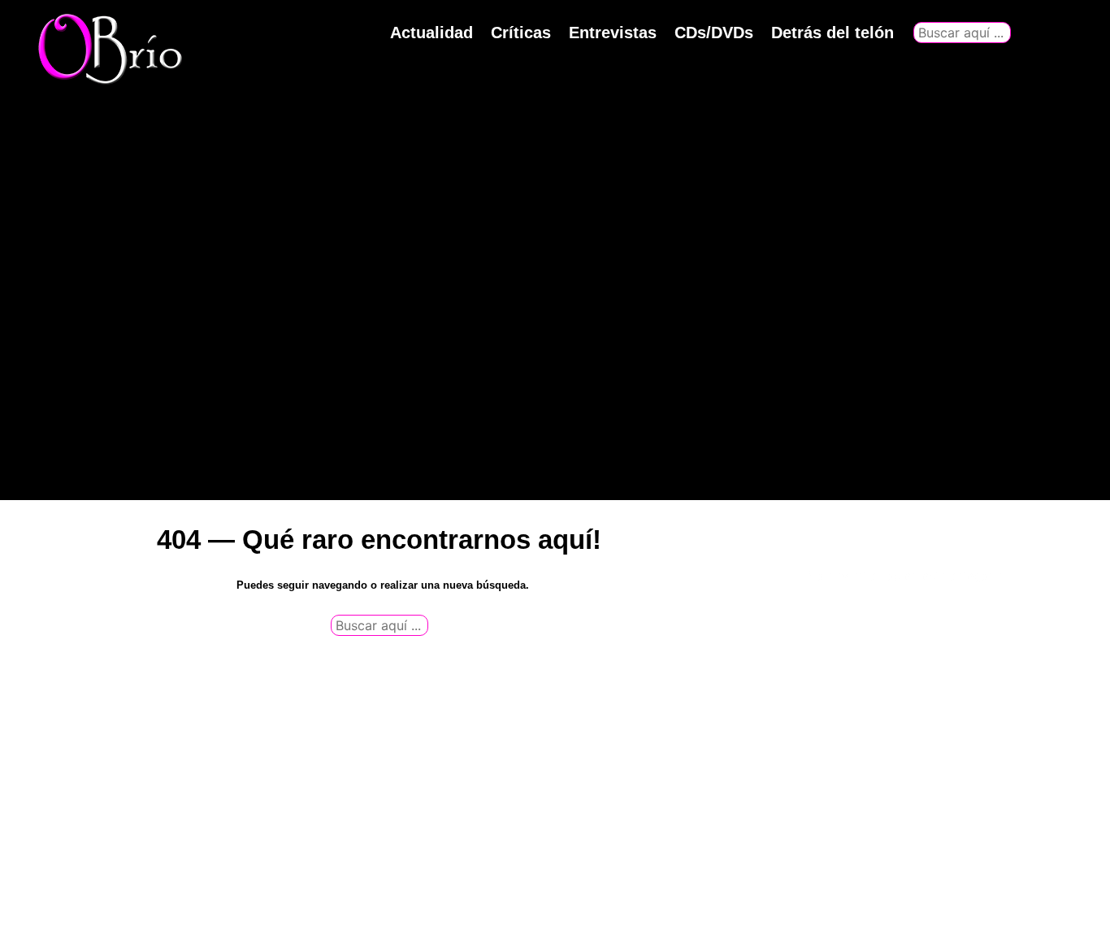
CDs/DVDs (713, 32)
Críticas (521, 32)
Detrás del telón (832, 32)
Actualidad (431, 32)
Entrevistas (613, 32)
